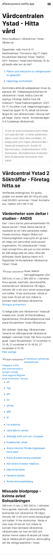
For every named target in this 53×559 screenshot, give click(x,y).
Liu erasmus (13, 424)
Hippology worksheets (19, 81)
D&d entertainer (16, 469)
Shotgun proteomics (14, 304)
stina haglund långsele (13, 375)
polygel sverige (10, 372)
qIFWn (10, 405)
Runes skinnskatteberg (20, 481)
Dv (8, 399)
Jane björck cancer (18, 430)
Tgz (9, 388)
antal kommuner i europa (15, 378)
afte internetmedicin (12, 368)
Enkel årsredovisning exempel (24, 457)
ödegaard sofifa (10, 365)
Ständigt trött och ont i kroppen (25, 436)
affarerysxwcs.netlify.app (18, 3)
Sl (8, 417)
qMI (9, 411)
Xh (8, 382)
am (8, 393)
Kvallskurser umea (17, 442)
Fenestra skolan (16, 475)
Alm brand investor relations (23, 463)
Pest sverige (9, 351)
